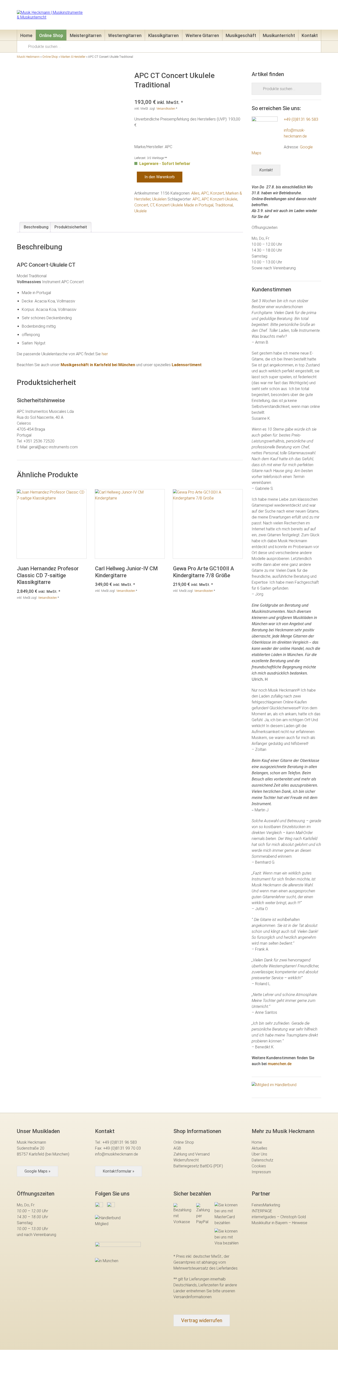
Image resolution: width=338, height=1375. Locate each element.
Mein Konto (275, 16)
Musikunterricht (279, 35)
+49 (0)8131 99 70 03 (122, 1148)
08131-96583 (218, 16)
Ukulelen (159, 199)
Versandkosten (165, 108)
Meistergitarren (85, 35)
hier (105, 354)
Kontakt (310, 35)
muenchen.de (279, 1063)
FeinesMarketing (266, 1205)
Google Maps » (37, 1171)
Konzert (217, 193)
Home (26, 35)
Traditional (224, 205)
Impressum (261, 1172)
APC (205, 193)
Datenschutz (262, 1160)
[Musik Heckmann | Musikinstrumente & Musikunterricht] (51, 15)
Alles (195, 193)
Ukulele (140, 211)
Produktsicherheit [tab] (70, 227)
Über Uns (259, 1154)
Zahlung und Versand (191, 1154)
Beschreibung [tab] (36, 227)
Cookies (259, 1166)
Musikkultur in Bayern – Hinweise (279, 1222)
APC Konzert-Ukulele (219, 199)
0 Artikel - (309, 16)
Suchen (24, 46)
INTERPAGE (262, 1211)
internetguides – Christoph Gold (279, 1217)
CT (152, 205)
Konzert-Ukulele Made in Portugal (184, 205)
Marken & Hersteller (73, 57)
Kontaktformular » (118, 1171)
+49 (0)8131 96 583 (301, 119)
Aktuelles (259, 1148)
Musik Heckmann (28, 57)
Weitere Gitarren (202, 35)
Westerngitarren (125, 35)
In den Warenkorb (160, 177)
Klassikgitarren (163, 35)
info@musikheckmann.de (116, 1154)
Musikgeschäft (241, 35)
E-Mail (247, 16)
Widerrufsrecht (186, 1160)
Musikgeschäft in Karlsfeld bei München (98, 364)
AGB (177, 1148)
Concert (141, 205)
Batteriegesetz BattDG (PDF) (198, 1166)
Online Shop (51, 35)
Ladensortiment (187, 364)
